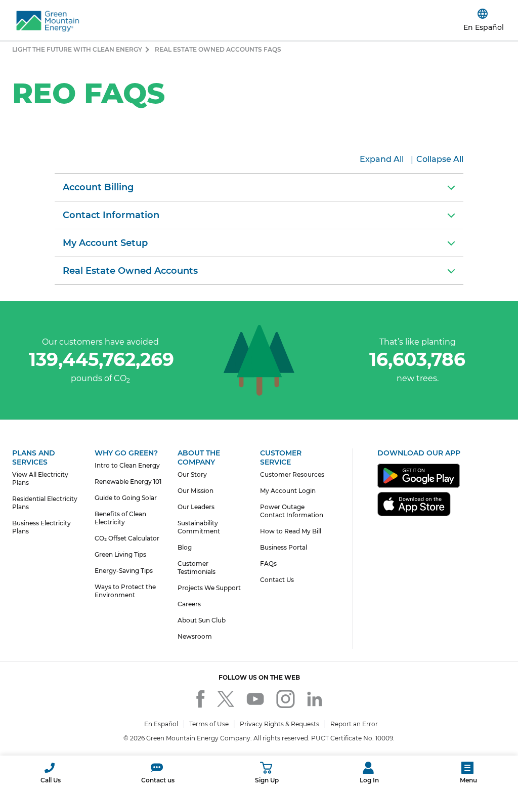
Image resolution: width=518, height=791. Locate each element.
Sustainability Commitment (199, 527)
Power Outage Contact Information (291, 511)
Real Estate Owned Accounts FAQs (218, 49)
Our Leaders (196, 507)
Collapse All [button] (439, 159)
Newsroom (195, 636)
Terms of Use (209, 724)
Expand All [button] (382, 159)
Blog (185, 547)
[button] (505, 20)
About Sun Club (202, 620)
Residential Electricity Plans (44, 503)
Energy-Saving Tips (124, 570)
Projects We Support (209, 588)
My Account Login (288, 490)
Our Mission (195, 490)
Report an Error (354, 724)
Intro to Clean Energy (127, 465)
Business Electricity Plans (41, 527)
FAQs (268, 563)
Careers (189, 604)
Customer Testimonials (196, 567)
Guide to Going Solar (126, 498)
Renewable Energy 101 (128, 481)
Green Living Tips (120, 554)
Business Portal (283, 547)
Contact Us (277, 580)
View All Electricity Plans (40, 478)
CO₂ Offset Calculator (127, 538)
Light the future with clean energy (77, 49)
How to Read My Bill (290, 531)
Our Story (192, 474)
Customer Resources (292, 474)
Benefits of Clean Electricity (120, 518)
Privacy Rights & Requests (279, 724)
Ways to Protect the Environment (125, 591)
